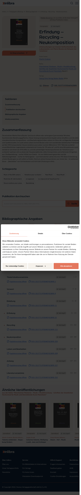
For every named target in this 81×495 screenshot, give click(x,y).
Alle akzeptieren (66, 266)
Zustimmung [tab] (14, 233)
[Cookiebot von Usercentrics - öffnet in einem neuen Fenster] (69, 227)
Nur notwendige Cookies (15, 266)
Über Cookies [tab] (67, 233)
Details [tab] (40, 233)
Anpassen (39, 266)
